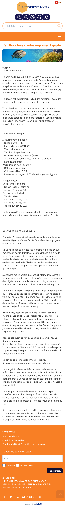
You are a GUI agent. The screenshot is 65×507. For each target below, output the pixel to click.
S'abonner (10, 465)
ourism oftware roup (39, 504)
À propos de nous (11, 436)
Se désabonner (26, 465)
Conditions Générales (13, 440)
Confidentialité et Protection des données (23, 444)
